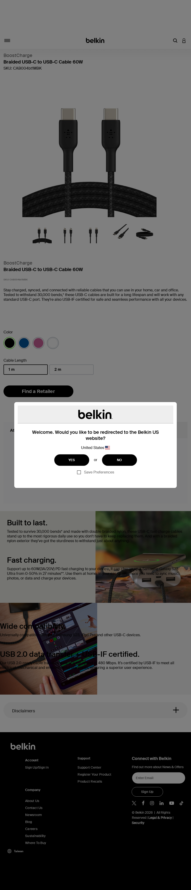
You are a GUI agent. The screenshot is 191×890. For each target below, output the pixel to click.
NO (119, 460)
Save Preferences (99, 472)
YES (71, 460)
